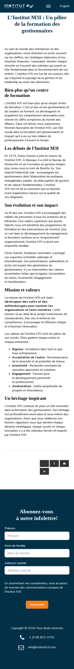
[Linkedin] (44, 471)
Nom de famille (15, 546)
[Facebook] (54, 463)
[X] (44, 463)
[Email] (64, 463)
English (64, 6)
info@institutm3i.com (42, 647)
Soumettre (37, 605)
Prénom (10, 528)
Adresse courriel (15, 563)
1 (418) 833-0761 (42, 637)
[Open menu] (48, 6)
